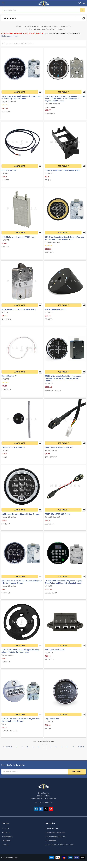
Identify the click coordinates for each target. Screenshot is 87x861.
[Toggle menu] (3, 3)
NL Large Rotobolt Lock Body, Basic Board (18, 309)
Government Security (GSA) (56, 836)
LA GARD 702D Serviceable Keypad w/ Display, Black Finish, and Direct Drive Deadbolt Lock (63, 582)
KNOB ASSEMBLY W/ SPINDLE (13, 447)
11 (73, 747)
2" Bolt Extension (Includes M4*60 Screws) (18, 237)
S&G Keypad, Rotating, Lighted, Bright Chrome (20, 514)
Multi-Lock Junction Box (55, 650)
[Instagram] (36, 809)
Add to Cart (19, 92)
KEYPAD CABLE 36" (9, 170)
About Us (5, 828)
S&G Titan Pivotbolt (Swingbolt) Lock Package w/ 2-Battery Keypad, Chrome (21, 582)
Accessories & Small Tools (55, 832)
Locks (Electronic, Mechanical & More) (60, 845)
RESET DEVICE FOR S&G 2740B (57, 514)
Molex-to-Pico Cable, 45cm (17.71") (59, 447)
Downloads (6, 840)
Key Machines (51, 840)
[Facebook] (41, 809)
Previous (8, 747)
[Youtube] (51, 809)
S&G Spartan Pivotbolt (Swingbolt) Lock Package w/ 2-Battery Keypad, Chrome (21, 97)
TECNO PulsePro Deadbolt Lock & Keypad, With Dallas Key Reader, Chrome (20, 720)
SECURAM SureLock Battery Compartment (62, 170)
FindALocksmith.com (9, 36)
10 (67, 747)
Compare (40, 92)
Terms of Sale (7, 836)
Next (80, 747)
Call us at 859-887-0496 (43, 802)
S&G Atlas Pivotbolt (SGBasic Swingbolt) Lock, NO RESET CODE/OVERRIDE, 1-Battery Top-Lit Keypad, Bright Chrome (65, 98)
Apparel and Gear (52, 828)
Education (6, 832)
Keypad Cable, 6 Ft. (9, 376)
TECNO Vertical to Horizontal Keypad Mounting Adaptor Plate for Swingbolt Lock (20, 651)
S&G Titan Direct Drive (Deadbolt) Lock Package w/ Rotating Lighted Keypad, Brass (64, 238)
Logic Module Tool (52, 719)
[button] (83, 18)
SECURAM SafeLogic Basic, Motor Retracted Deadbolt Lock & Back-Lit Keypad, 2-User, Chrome (63, 378)
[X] (46, 809)
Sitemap (5, 845)
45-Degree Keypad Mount (55, 309)
